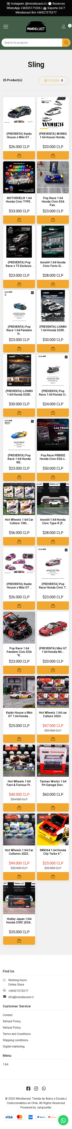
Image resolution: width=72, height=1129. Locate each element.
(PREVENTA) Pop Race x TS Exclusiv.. (19, 264)
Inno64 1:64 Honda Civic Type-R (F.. (53, 521)
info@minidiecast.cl (21, 997)
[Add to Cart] (19, 155)
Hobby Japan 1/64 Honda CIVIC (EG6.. (19, 920)
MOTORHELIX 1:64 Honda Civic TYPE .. (19, 199)
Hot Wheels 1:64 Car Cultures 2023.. (19, 851)
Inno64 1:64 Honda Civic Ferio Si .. (53, 264)
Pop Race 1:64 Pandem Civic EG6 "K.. (19, 652)
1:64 (5, 1064)
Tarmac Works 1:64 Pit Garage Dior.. (53, 783)
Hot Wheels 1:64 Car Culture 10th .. (19, 521)
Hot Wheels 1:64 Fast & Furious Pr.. (19, 783)
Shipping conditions (15, 1040)
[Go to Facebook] (28, 1088)
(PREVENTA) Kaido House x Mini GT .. (19, 135)
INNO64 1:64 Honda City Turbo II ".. (53, 851)
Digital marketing (14, 1046)
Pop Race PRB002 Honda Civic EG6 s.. (53, 457)
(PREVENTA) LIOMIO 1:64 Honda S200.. (53, 328)
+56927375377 (18, 991)
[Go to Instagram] (36, 1088)
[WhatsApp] (44, 1088)
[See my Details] (63, 27)
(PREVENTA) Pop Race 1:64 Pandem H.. (19, 330)
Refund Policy (12, 1021)
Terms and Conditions (17, 1034)
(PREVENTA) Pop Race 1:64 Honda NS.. (19, 459)
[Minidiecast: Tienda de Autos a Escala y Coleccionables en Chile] (36, 26)
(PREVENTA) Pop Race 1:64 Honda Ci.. (53, 392)
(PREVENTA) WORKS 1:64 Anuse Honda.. (53, 135)
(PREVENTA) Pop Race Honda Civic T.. (53, 585)
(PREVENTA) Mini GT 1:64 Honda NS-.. (53, 650)
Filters (55, 80)
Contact (8, 1015)
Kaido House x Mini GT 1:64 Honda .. (19, 714)
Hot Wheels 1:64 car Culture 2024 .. (53, 714)
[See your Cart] (67, 26)
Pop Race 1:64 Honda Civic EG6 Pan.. (53, 201)
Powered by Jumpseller (35, 1107)
